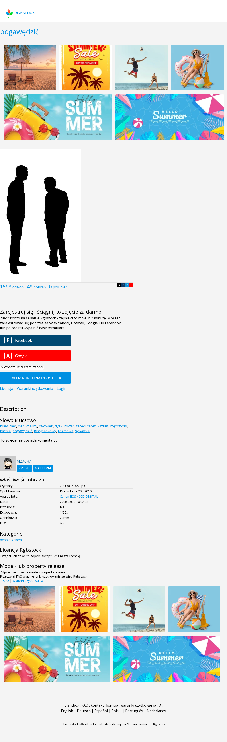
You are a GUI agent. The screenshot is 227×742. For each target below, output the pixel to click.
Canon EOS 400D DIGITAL (79, 496)
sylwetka (82, 430)
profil (24, 468)
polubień (60, 287)
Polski (116, 710)
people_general (11, 540)
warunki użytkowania (138, 705)
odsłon (18, 287)
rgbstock (24, 13)
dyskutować (64, 426)
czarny (31, 426)
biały (4, 426)
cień (13, 426)
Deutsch (84, 710)
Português (134, 710)
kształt (102, 426)
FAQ (6, 580)
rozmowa (65, 430)
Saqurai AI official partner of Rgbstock (140, 724)
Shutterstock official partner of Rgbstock (88, 724)
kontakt (97, 705)
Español (101, 710)
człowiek (46, 426)
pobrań (39, 287)
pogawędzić (22, 430)
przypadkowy (45, 430)
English (67, 710)
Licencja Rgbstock (20, 549)
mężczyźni (118, 426)
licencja (112, 705)
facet (91, 426)
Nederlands (156, 710)
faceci (81, 426)
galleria (43, 468)
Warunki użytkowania (27, 580)
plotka (5, 430)
